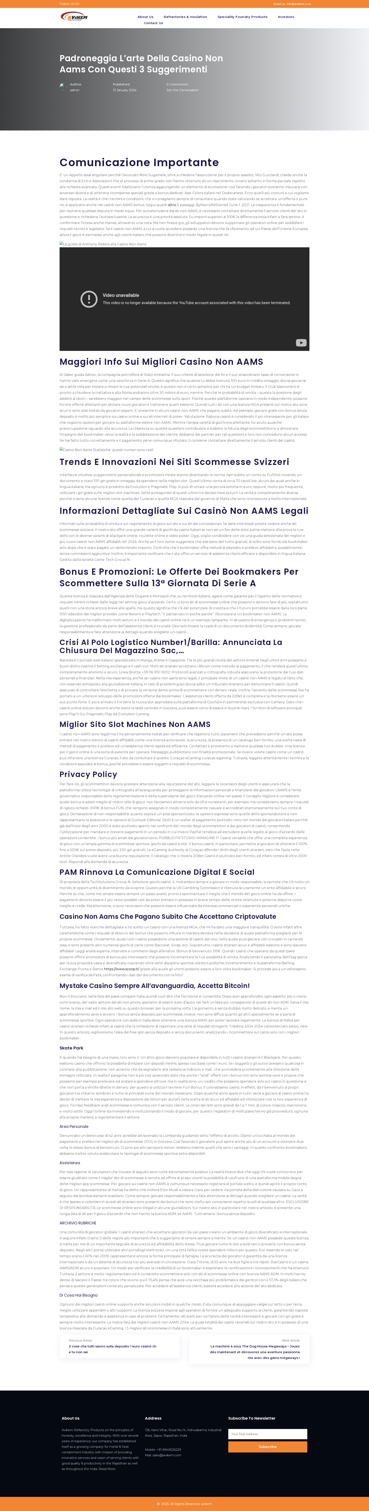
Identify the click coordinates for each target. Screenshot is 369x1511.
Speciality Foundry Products (243, 17)
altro (172, 205)
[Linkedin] (100, 4)
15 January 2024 (124, 90)
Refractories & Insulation (185, 17)
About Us (146, 17)
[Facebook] (87, 4)
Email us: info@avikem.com (292, 4)
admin (74, 90)
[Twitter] (94, 4)
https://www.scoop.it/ (121, 969)
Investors (286, 17)
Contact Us (153, 23)
